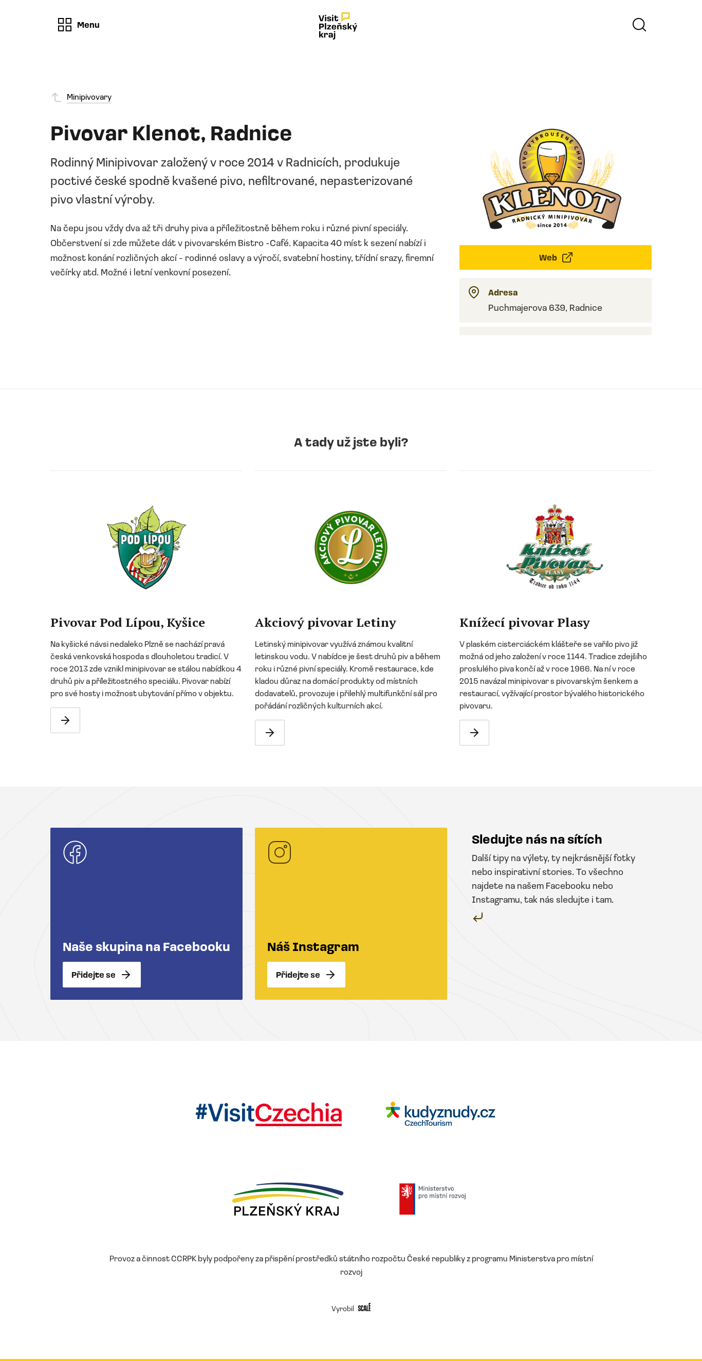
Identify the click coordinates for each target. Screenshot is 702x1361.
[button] (78, 24)
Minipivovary (89, 96)
